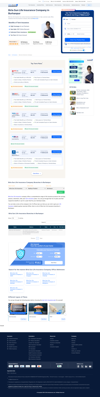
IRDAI (8, 373)
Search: (44, 222)
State (46, 227)
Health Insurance (13, 346)
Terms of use (76, 48)
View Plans (53, 262)
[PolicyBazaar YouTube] (90, 366)
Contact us (74, 348)
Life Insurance (32, 316)
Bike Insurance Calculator (35, 359)
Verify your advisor (75, 350)
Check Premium (56, 71)
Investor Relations (75, 353)
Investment (11, 344)
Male (67, 19)
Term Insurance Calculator (35, 344)
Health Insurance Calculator (35, 353)
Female (73, 19)
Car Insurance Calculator (34, 357)
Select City (48, 185)
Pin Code (62, 227)
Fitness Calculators (35, 340)
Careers (73, 342)
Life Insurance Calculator (34, 350)
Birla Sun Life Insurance (14, 230)
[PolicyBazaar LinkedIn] (86, 366)
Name (15, 227)
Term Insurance (29, 198)
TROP (51, 316)
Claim (39, 1)
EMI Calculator (32, 346)
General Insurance (13, 338)
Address (31, 227)
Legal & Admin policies (76, 344)
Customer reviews (54, 340)
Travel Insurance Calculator (35, 355)
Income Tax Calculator (34, 342)
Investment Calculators (36, 338)
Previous (33, 238)
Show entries (15, 218)
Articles (52, 338)
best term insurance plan (49, 300)
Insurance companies (55, 342)
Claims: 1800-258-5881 (80, 1)
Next (41, 238)
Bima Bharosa (13, 373)
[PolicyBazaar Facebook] (78, 366)
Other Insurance (13, 348)
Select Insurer (11, 185)
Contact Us (89, 1)
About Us (73, 338)
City (55, 227)
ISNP (72, 346)
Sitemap (73, 340)
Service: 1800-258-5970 (68, 1)
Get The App (46, 1)
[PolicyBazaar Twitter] (82, 366)
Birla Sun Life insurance (15, 196)
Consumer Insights (54, 346)
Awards (52, 344)
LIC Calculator (32, 348)
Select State (30, 185)
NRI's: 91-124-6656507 (56, 1)
